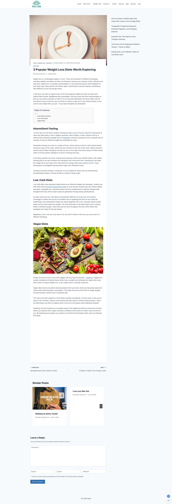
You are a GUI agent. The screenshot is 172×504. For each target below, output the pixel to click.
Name (34, 471)
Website (86, 471)
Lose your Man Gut (81, 391)
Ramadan (66, 138)
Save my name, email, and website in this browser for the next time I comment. (58, 476)
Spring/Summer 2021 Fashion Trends (43, 369)
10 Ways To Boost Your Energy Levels (92, 369)
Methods (36, 66)
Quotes (133, 4)
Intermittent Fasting (43, 116)
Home (79, 4)
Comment (35, 447)
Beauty (121, 4)
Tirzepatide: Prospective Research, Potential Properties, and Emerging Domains (123, 29)
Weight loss (97, 4)
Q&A (127, 4)
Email (59, 471)
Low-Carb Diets (42, 118)
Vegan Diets (41, 121)
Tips (139, 4)
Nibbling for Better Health (46, 414)
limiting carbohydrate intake (56, 187)
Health (114, 4)
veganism (89, 278)
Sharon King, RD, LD (41, 74)
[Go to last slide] (35, 406)
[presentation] (49, 398)
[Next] (101, 406)
